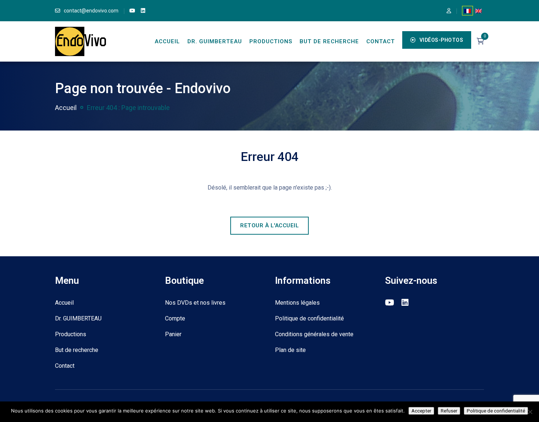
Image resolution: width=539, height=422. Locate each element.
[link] (132, 11)
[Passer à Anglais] (478, 10)
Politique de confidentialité (309, 318)
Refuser (449, 411)
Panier (173, 334)
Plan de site (290, 349)
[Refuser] (530, 411)
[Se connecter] (449, 11)
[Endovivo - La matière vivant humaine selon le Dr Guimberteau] (80, 40)
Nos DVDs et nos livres (195, 302)
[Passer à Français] (467, 10)
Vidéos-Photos (441, 40)
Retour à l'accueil (269, 225)
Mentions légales (297, 302)
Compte (175, 318)
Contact (380, 41)
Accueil (167, 41)
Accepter (421, 411)
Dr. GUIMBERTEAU (214, 41)
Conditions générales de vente (314, 334)
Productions (270, 41)
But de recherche (329, 41)
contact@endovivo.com (91, 11)
